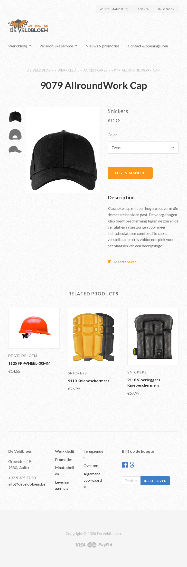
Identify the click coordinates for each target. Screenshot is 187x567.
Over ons (91, 465)
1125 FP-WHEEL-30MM (29, 363)
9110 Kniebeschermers (88, 380)
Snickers (118, 110)
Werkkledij (17, 46)
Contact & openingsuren (148, 46)
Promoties (64, 459)
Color (112, 134)
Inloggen (166, 9)
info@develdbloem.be (26, 484)
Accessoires (96, 70)
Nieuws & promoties (102, 46)
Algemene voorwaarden (93, 479)
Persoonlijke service (56, 46)
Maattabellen (125, 261)
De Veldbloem (40, 70)
